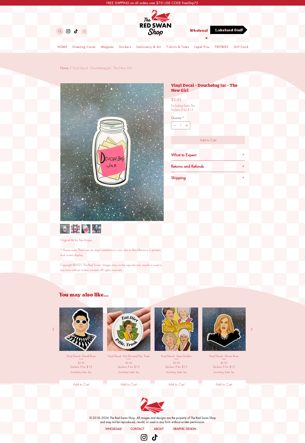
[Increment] (187, 125)
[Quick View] (81, 329)
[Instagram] (68, 31)
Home (64, 68)
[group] (152, 348)
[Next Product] (251, 329)
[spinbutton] (180, 125)
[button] (84, 30)
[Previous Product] (53, 329)
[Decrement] (174, 125)
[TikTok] (76, 31)
